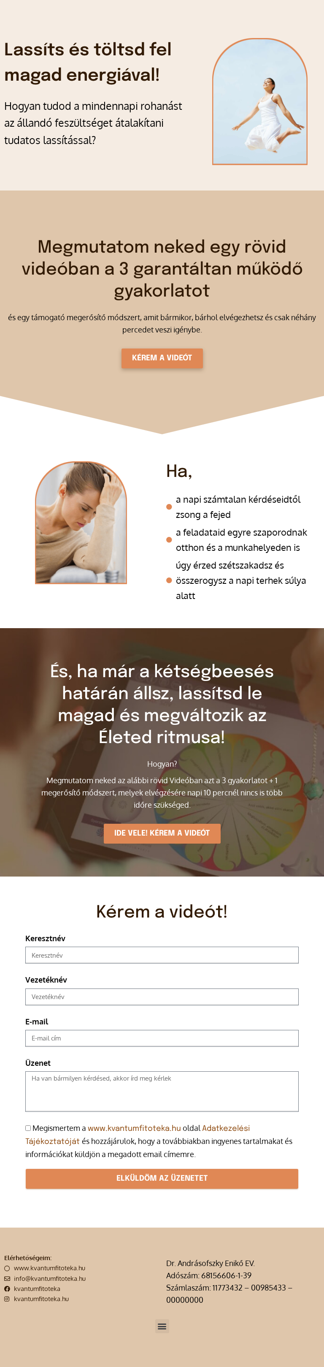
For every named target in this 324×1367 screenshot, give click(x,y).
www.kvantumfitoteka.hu (134, 1129)
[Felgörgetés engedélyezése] (305, 1352)
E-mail (36, 1021)
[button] (162, 1326)
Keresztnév (45, 938)
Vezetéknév (46, 979)
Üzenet (38, 1062)
